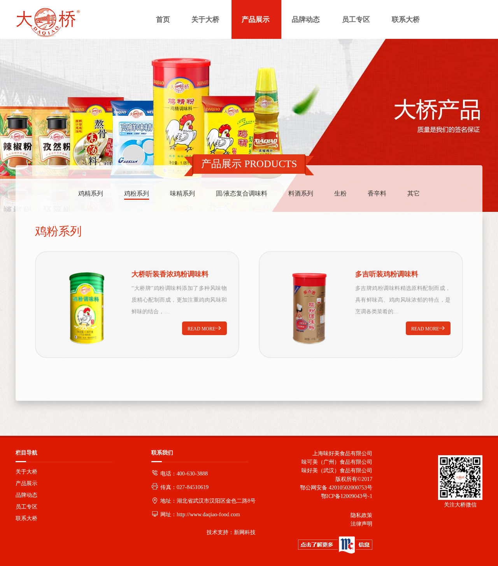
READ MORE (204, 328)
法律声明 (361, 524)
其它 (413, 193)
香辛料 (377, 193)
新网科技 (245, 532)
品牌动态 (26, 495)
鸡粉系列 (136, 193)
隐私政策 (361, 515)
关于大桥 (26, 472)
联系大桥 (26, 518)
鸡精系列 (90, 193)
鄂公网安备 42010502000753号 (336, 488)
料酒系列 (300, 193)
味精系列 (182, 193)
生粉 (340, 193)
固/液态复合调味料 (241, 193)
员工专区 (26, 507)
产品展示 (26, 483)
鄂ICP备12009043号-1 (345, 496)
